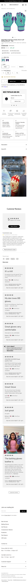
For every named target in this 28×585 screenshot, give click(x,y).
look (17, 259)
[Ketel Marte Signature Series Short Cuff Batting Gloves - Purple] (7, 60)
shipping (12, 259)
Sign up (23, 511)
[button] (23, 5)
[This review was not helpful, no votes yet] (21, 287)
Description (4, 144)
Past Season (4, 535)
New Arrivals (4, 521)
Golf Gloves (4, 527)
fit (3, 259)
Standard (13, 66)
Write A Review (14, 226)
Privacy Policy (7, 515)
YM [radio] (8, 72)
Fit (3, 64)
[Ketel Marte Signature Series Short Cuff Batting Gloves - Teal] (3, 60)
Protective (4, 532)
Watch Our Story (9, 171)
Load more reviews (14, 492)
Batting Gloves (3, 8)
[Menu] (2, 4)
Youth (5, 66)
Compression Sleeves (7, 529)
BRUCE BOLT (6, 573)
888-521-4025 (8, 548)
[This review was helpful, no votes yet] (19, 287)
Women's (21, 66)
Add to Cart (17, 81)
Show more (5, 262)
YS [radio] (3, 72)
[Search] (4, 4)
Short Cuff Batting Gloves (11, 8)
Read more (15, 473)
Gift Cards (4, 538)
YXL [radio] (17, 72)
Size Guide (25, 70)
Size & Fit (3, 149)
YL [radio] (12, 72)
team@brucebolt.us (6, 555)
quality (7, 259)
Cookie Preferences (5, 581)
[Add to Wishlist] (25, 11)
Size (5, 70)
